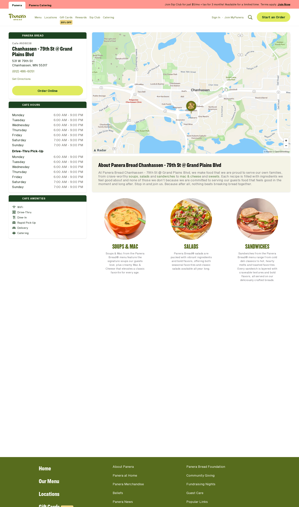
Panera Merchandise (128, 484)
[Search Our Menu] (250, 17)
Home (45, 468)
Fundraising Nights (200, 484)
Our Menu (49, 481)
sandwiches (166, 176)
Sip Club (94, 17)
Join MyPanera (234, 17)
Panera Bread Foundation (205, 466)
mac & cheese (190, 176)
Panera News (123, 502)
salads (145, 176)
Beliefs (118, 493)
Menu (38, 17)
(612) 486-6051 (23, 71)
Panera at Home (125, 475)
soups (133, 176)
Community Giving (200, 475)
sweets (214, 176)
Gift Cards (66, 17)
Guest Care (194, 493)
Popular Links (197, 502)
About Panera (123, 466)
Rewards (81, 17)
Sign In (216, 17)
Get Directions (21, 78)
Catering (108, 17)
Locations (50, 17)
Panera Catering (40, 5)
